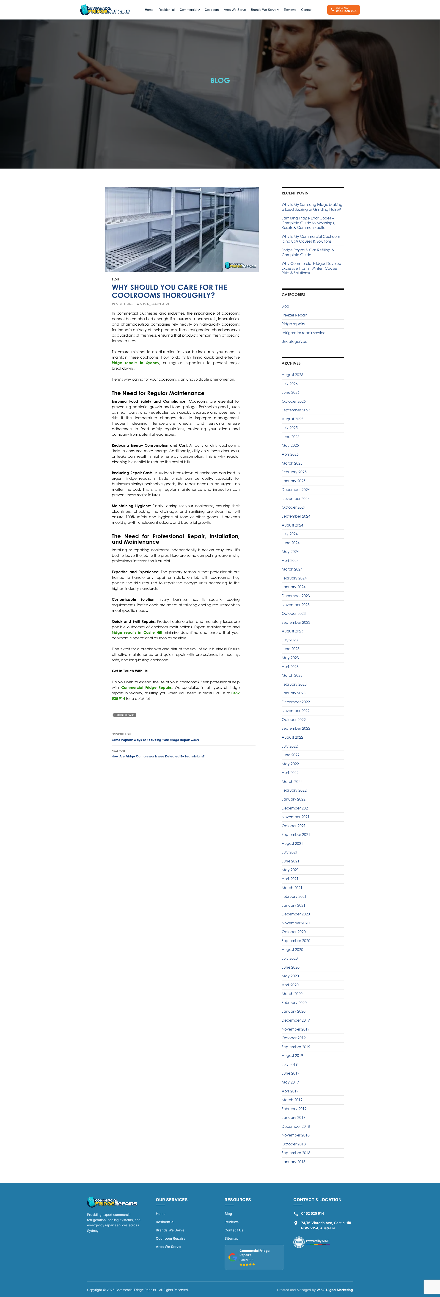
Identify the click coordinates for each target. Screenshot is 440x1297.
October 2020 (294, 931)
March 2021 (292, 887)
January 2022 (293, 799)
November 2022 (296, 710)
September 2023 (296, 622)
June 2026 (291, 392)
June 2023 (291, 648)
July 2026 (290, 383)
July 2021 (290, 852)
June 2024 (291, 542)
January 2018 (293, 1161)
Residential (167, 9)
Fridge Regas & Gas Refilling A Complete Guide (308, 252)
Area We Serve (235, 9)
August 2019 (292, 1055)
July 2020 (290, 958)
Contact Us (234, 1230)
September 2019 (296, 1047)
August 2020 (292, 949)
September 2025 (296, 410)
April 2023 (290, 666)
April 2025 (290, 454)
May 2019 (290, 1082)
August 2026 (292, 374)
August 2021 (292, 843)
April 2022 (290, 772)
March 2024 (292, 569)
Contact (306, 9)
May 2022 (290, 764)
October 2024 (294, 507)
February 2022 (294, 790)
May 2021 (290, 869)
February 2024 (294, 578)
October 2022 (294, 719)
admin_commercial (155, 304)
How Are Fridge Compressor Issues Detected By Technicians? (158, 753)
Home (149, 9)
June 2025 (291, 436)
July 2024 (290, 534)
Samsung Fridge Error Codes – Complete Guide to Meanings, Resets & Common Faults (308, 223)
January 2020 (293, 1011)
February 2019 (294, 1108)
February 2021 (294, 896)
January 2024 (293, 587)
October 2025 (294, 401)
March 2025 (292, 463)
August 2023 (292, 631)
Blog (115, 279)
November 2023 (296, 604)
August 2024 (292, 525)
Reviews (290, 9)
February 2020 (294, 1002)
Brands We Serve (170, 1230)
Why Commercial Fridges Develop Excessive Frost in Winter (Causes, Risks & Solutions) (311, 268)
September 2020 (296, 940)
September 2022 (296, 728)
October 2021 (294, 825)
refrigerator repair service (303, 332)
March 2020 (292, 993)
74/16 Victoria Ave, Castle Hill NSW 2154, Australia (326, 1225)
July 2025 (290, 427)
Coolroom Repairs (170, 1238)
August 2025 (292, 419)
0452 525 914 (312, 1213)
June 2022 (291, 755)
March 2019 (292, 1099)
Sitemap (231, 1238)
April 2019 (290, 1091)
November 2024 (296, 498)
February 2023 (294, 684)
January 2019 (293, 1117)
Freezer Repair (294, 315)
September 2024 (296, 516)
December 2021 (296, 808)
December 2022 (296, 702)
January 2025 (293, 481)
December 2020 (296, 914)
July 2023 (290, 640)
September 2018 (296, 1152)
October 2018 (294, 1144)
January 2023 (293, 693)
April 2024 (290, 560)
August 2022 (292, 737)
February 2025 (294, 472)
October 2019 (294, 1038)
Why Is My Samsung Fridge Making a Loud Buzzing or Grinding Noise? (312, 207)
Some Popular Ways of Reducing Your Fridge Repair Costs (155, 737)
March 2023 (292, 675)
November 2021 (296, 817)
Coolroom (212, 9)
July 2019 (290, 1064)
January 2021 (293, 905)
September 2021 (296, 834)
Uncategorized (295, 341)
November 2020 (296, 923)
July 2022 (290, 746)
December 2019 (296, 1020)
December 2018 (296, 1126)
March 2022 (292, 781)
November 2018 (296, 1135)
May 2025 (290, 445)
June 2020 (291, 967)
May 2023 (290, 657)
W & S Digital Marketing (335, 1290)
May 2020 (290, 976)
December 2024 (296, 489)
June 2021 (291, 861)
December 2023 (296, 595)
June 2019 (291, 1073)
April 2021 (290, 878)
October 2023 (294, 613)
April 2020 (290, 985)
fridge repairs (125, 714)
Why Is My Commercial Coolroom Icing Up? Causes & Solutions (311, 239)
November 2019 (296, 1029)
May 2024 (290, 551)
